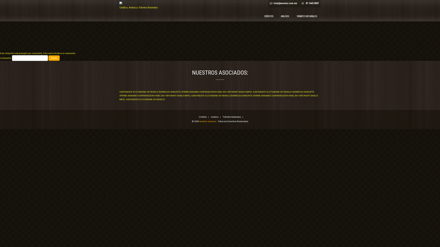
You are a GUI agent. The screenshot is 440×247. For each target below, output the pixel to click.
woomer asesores (208, 121)
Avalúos (285, 16)
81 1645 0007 (312, 3)
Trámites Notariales (306, 16)
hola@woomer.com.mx (285, 3)
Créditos (268, 16)
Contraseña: (6, 58)
